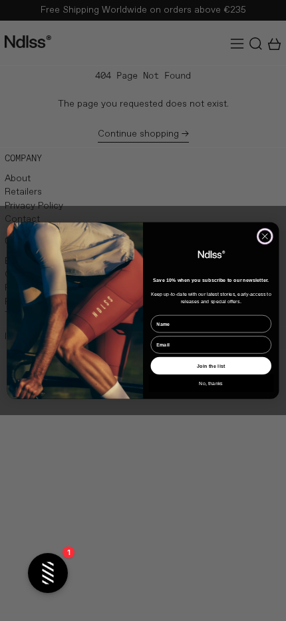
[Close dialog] (265, 236)
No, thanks (211, 383)
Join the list (211, 365)
